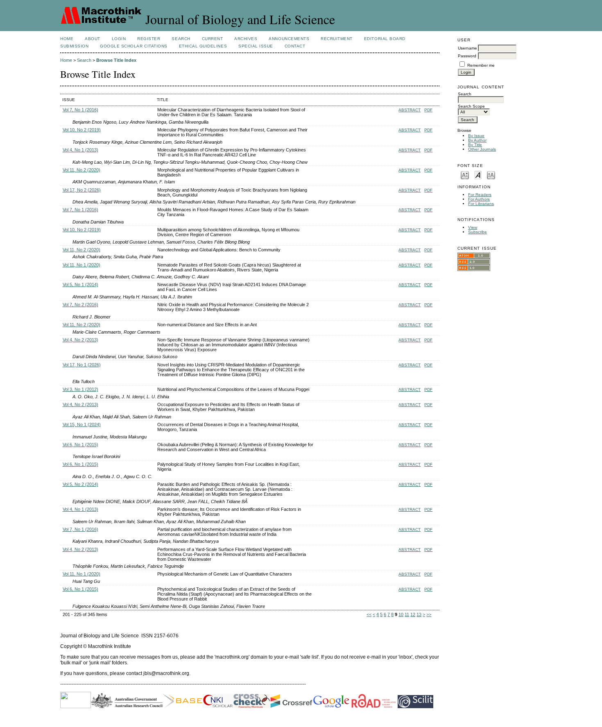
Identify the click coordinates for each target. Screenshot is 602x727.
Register (148, 38)
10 (400, 614)
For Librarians (481, 203)
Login (119, 38)
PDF (428, 110)
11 (407, 614)
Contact (295, 46)
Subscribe (477, 232)
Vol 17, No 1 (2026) (82, 364)
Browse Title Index (116, 60)
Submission (74, 46)
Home (66, 38)
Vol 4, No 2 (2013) (80, 339)
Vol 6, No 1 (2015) (80, 444)
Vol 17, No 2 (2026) (82, 189)
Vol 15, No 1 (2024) (82, 424)
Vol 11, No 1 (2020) (81, 264)
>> (428, 614)
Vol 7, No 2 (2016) (80, 304)
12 (412, 614)
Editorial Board (384, 38)
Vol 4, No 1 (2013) (80, 149)
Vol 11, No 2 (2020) (81, 169)
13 (418, 614)
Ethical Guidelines (203, 46)
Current (212, 38)
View (472, 227)
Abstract (409, 110)
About (92, 38)
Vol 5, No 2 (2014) (80, 484)
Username (467, 48)
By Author (477, 140)
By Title (475, 144)
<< (369, 614)
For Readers (479, 194)
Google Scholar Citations (133, 46)
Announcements (289, 38)
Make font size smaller (465, 174)
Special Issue (255, 46)
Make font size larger (491, 174)
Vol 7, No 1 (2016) (80, 109)
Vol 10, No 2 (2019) (82, 129)
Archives (245, 38)
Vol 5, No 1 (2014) (80, 284)
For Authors (479, 199)
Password (467, 56)
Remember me (481, 65)
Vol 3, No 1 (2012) (80, 389)
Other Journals (482, 149)
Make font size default (478, 174)
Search (181, 38)
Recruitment (337, 38)
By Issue (476, 135)
